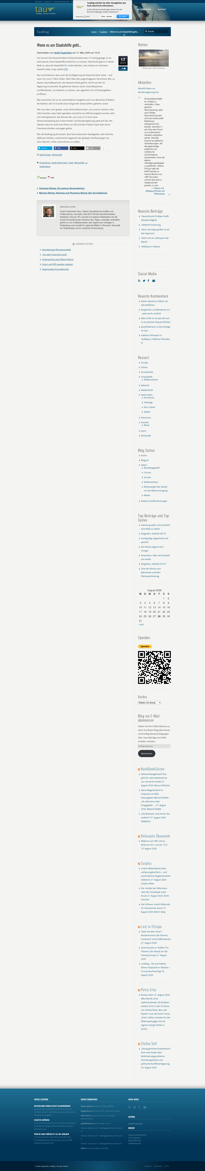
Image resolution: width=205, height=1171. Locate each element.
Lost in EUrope (151, 926)
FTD (65, 69)
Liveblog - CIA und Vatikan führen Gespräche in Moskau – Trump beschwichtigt (155, 967)
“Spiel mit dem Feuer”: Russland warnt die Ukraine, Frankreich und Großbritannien (156, 935)
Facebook (149, 280)
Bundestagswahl (152, 467)
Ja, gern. (123, 16)
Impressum (158, 1166)
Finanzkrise (44, 162)
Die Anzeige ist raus (103, 1123)
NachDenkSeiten (152, 768)
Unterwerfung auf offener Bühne (57, 259)
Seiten (144, 465)
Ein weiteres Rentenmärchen (62, 188)
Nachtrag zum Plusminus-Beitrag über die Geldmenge (73, 192)
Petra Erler (149, 989)
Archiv (144, 455)
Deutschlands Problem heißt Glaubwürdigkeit (52, 1106)
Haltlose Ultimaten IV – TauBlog (93, 1128)
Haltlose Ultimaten (114, 1143)
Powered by (80, 17)
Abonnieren (146, 753)
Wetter (147, 411)
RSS (139, 280)
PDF (52, 177)
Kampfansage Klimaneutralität (56, 249)
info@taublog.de (134, 1143)
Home (94, 32)
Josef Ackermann (59, 162)
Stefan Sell (149, 1043)
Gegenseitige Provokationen (55, 269)
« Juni (141, 624)
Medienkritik (147, 390)
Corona (147, 472)
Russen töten (147, 994)
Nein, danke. (106, 16)
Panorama (146, 417)
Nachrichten (45, 154)
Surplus (146, 863)
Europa (144, 362)
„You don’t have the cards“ (54, 254)
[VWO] (87, 17)
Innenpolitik (146, 376)
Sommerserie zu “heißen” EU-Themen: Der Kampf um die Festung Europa (155, 951)
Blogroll (145, 460)
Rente (146, 425)
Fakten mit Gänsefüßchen (104, 1106)
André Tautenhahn (63, 52)
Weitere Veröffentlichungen (154, 501)
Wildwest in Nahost (151, 246)
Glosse (144, 367)
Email (154, 280)
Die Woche (149, 397)
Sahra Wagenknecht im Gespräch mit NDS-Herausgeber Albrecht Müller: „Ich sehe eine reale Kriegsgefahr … (155, 798)
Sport (143, 430)
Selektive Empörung (151, 224)
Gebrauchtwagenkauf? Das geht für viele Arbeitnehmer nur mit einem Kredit (154, 778)
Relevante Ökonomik (155, 835)
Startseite (147, 1166)
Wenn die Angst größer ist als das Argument (51, 1134)
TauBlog (103, 32)
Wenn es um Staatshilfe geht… (59, 45)
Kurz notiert (149, 407)
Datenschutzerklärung (61, 2)
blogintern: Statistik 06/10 (153, 533)
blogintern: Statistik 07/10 (153, 563)
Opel (71, 162)
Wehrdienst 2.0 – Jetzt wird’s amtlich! (106, 1111)
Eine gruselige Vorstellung (98, 1148)
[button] (45, 148)
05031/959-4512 (134, 1140)
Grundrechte (147, 372)
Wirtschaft (57, 154)
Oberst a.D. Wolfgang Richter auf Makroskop (155, 191)
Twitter (144, 280)
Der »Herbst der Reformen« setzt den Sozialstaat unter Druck (154, 892)
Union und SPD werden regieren (57, 264)
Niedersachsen (151, 379)
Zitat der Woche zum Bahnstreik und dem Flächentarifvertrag (151, 572)
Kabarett (145, 385)
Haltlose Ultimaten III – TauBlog (93, 1136)
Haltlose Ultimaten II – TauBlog (93, 1143)
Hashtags (148, 402)
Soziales (145, 422)
